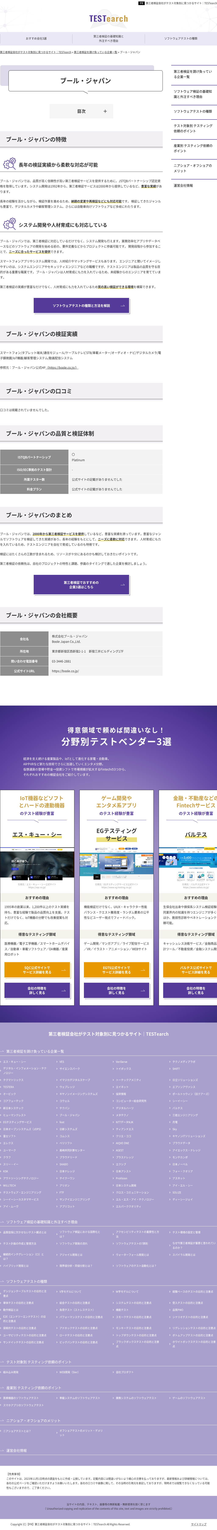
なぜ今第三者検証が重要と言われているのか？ (194, 1245)
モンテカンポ (180, 1157)
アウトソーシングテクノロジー (21, 1178)
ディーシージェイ (182, 1199)
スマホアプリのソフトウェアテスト (23, 1405)
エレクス (8, 1143)
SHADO (64, 1164)
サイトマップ (198, 1524)
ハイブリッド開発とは (16, 1265)
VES (62, 1061)
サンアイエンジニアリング (75, 1199)
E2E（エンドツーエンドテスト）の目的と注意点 (24, 1319)
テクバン (65, 1108)
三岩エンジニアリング (185, 1115)
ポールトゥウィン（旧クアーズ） (191, 1094)
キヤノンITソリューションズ (188, 1136)
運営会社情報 (183, 185)
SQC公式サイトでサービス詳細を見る (37, 969)
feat (62, 1122)
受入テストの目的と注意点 (187, 1303)
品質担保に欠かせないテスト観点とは (24, 1232)
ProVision (121, 1178)
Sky (174, 1129)
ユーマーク (9, 1150)
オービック (9, 1094)
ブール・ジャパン (70, 1115)
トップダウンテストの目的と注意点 (136, 1335)
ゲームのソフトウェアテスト (189, 1398)
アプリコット (67, 1206)
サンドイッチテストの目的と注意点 (23, 1342)
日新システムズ (68, 1129)
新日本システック (13, 1108)
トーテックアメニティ (128, 1080)
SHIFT (176, 1068)
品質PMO (177, 1310)
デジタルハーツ (125, 1108)
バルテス (177, 1108)
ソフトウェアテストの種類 (193, 111)
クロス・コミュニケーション (132, 1192)
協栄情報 (121, 1094)
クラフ (7, 1157)
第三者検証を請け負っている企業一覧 (193, 74)
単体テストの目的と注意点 (18, 1303)
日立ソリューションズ (185, 1080)
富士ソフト (9, 1136)
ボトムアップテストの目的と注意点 (192, 1335)
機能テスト (122, 1310)
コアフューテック (13, 1101)
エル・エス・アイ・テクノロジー (135, 1199)
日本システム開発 (126, 1185)
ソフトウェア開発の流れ (74, 1243)
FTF (62, 1192)
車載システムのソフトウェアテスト (80, 1398)
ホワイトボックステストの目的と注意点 (194, 1344)
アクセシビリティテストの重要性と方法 (137, 1234)
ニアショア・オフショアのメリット (193, 168)
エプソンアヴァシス (183, 1087)
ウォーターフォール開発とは (132, 1254)
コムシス (65, 1136)
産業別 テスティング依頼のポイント (193, 148)
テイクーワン (67, 1178)
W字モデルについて (127, 1291)
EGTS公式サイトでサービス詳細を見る (116, 969)
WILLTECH (9, 1185)
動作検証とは (10, 1310)
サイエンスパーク (70, 1068)
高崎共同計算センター (72, 1150)
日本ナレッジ (67, 1171)
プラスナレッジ (125, 1157)
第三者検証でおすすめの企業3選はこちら (81, 584)
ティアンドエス (125, 1129)
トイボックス (123, 1068)
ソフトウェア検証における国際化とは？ (80, 1234)
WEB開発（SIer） (70, 1372)
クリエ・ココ (123, 1136)
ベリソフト (66, 1143)
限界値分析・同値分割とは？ (76, 1265)
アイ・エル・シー (182, 1185)
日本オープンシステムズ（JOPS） (23, 1129)
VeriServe (121, 1061)
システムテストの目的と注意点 (134, 1303)
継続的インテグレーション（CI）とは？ (23, 1256)
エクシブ (121, 1164)
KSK (5, 1171)
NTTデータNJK (124, 1122)
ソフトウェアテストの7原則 (132, 1243)
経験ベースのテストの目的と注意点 (192, 1291)
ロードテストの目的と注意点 (76, 1335)
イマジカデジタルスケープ (75, 1080)
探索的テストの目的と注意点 (19, 1328)
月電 (175, 1122)
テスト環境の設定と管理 (186, 1232)
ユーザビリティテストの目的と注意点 (24, 1335)
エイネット (122, 1087)
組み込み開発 (10, 1372)
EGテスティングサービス (17, 1122)
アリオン (65, 1185)
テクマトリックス (13, 1080)
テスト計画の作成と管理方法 (19, 1243)
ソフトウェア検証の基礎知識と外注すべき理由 (193, 94)
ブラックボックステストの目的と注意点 (137, 1344)
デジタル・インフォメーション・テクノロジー (24, 1070)
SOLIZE (176, 1192)
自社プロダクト (125, 1372)
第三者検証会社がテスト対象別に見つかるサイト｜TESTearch (181, 3)
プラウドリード (68, 1157)
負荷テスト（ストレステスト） (77, 1310)
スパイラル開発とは (183, 1254)
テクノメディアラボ (183, 1061)
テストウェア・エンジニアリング (22, 1192)
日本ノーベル (180, 1164)
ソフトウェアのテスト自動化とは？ (136, 1265)
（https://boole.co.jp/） (62, 367)
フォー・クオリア (182, 1171)
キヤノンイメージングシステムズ (79, 1094)
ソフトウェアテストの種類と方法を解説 (81, 305)
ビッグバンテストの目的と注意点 (79, 1342)
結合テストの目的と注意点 (75, 1303)
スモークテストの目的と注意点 (134, 1317)
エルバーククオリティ (128, 1206)
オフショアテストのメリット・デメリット (81, 1433)
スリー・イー (10, 1164)
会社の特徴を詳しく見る (37, 990)
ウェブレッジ (67, 1087)
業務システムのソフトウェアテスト (136, 1398)
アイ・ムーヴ (10, 1206)
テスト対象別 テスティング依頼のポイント (193, 128)
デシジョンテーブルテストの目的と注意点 (24, 1293)
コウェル (65, 1101)
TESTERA (8, 1087)
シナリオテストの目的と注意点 (190, 1317)
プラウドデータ (181, 1143)
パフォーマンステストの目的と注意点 (81, 1317)
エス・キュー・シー (14, 1061)
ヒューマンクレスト (14, 1115)
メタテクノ (122, 1115)
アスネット (178, 1178)
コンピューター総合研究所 (131, 1101)
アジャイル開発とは (71, 1254)
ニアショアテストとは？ (17, 1431)
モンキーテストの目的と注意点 (134, 1328)
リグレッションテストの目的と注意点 (194, 1328)
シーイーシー (180, 1101)
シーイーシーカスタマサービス (21, 1199)
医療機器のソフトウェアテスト (21, 1398)
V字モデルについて (70, 1291)
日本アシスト (123, 1171)
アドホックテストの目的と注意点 (79, 1328)
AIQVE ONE (122, 1143)
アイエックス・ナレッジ (186, 1150)
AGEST (120, 1150)
